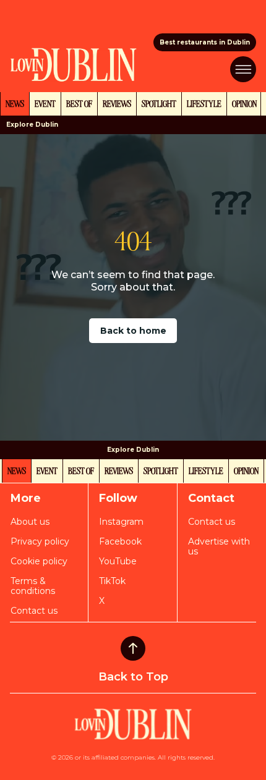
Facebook (120, 541)
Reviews (117, 103)
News (15, 103)
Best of (79, 103)
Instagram (121, 522)
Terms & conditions (33, 586)
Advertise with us (219, 546)
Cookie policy (39, 561)
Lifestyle (204, 103)
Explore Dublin (32, 125)
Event (45, 103)
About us (30, 522)
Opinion (244, 103)
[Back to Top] (133, 648)
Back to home (133, 330)
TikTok (112, 581)
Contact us (34, 611)
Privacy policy (40, 541)
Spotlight (159, 103)
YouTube (118, 561)
